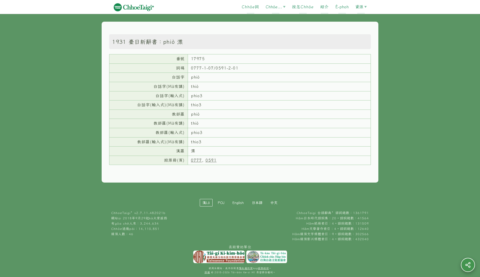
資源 (359, 7)
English (238, 203)
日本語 (257, 203)
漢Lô (206, 203)
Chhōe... (274, 7)
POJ (221, 203)
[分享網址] (468, 265)
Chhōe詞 (250, 7)
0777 (196, 160)
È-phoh (342, 7)
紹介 (324, 7)
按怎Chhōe (303, 7)
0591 (211, 160)
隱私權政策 (246, 268)
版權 (207, 272)
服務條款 (263, 268)
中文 (273, 203)
